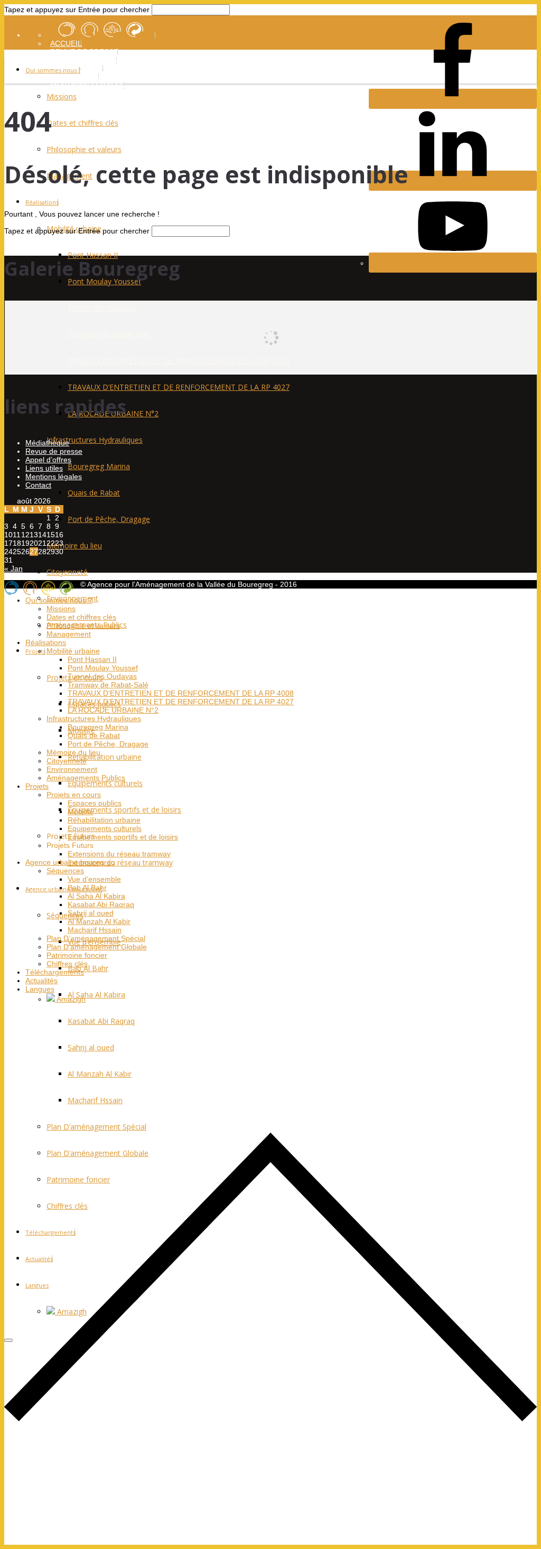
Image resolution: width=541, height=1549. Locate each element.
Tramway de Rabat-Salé (108, 684)
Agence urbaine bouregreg (63, 889)
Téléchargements (54, 972)
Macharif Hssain (95, 930)
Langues (39, 989)
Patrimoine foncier (76, 955)
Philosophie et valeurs (84, 149)
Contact (38, 485)
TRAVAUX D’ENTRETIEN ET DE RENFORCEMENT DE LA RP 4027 (179, 387)
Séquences (64, 915)
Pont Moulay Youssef (103, 668)
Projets (35, 651)
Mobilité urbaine (73, 651)
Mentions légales (53, 476)
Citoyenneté (67, 572)
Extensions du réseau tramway (120, 862)
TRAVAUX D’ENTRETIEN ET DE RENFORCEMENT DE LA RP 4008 (181, 693)
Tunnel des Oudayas (102, 676)
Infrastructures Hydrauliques (94, 440)
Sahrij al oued (91, 913)
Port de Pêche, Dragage (109, 519)
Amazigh (70, 999)
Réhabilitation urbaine (105, 757)
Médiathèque (47, 442)
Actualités (41, 980)
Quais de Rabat (94, 493)
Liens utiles (44, 468)
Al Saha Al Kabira (96, 995)
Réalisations (42, 202)
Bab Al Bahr (88, 968)
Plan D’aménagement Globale (96, 947)
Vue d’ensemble (94, 879)
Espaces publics (95, 803)
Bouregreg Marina (99, 466)
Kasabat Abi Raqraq (101, 904)
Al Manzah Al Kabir (99, 921)
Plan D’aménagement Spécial (95, 938)
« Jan (13, 568)
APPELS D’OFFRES (83, 60)
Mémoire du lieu (74, 545)
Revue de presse (53, 451)
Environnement (71, 769)
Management (68, 634)
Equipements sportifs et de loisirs (124, 810)
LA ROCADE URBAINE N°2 (113, 710)
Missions (61, 96)
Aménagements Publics (85, 777)
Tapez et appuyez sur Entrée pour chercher (77, 9)
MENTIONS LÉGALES (87, 85)
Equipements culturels (105, 783)
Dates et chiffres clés (82, 123)
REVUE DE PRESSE (84, 52)
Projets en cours (73, 794)
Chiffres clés (67, 963)
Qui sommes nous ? (52, 70)
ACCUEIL (66, 43)
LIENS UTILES (74, 77)
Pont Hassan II (93, 255)
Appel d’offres (48, 459)
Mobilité (81, 811)
